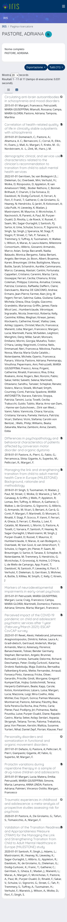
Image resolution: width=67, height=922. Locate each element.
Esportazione (35, 67)
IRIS (4, 26)
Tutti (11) (55, 67)
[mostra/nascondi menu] (63, 6)
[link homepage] (12, 6)
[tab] (9, 89)
